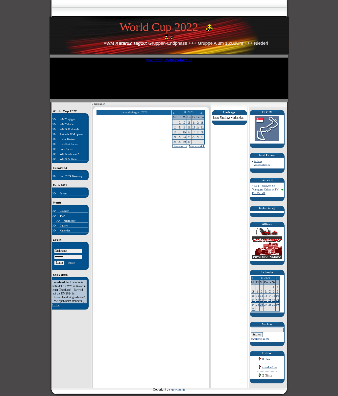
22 (179, 136)
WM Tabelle (66, 124)
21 (174, 136)
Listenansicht (179, 146)
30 (184, 141)
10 (189, 126)
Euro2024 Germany (71, 176)
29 (179, 141)
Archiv (56, 305)
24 (189, 136)
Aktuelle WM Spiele (71, 134)
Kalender (65, 230)
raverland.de (269, 367)
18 (193, 131)
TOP (62, 215)
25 (193, 136)
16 (184, 131)
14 (174, 131)
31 (189, 141)
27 (202, 136)
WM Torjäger (67, 119)
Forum (63, 193)
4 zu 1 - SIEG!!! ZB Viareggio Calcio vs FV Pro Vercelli (265, 189)
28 (174, 141)
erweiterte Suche (260, 338)
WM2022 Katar (68, 158)
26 (197, 136)
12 (197, 126)
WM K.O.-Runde (69, 129)
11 (193, 126)
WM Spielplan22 (69, 153)
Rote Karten (66, 148)
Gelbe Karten (67, 139)
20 (202, 131)
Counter (64, 210)
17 (189, 131)
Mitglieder (69, 220)
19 (197, 131)
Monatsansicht (197, 146)
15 (179, 131)
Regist (71, 262)
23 (184, 136)
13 (202, 126)
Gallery (64, 225)
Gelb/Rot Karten (69, 144)
